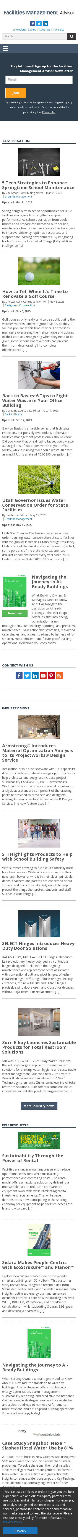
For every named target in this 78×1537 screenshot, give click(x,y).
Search (71, 36)
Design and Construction (20, 305)
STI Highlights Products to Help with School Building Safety (37, 856)
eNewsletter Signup (24, 29)
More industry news (39, 1106)
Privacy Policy (12, 1522)
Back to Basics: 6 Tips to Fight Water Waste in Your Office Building (35, 400)
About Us (44, 29)
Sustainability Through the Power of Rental (32, 1158)
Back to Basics (13, 414)
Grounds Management (18, 196)
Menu (5, 51)
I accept (20, 1530)
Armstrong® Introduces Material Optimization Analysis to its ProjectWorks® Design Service (37, 753)
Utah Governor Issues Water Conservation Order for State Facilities (35, 505)
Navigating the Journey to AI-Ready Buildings (50, 581)
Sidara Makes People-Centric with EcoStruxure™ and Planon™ (38, 1265)
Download (15, 613)
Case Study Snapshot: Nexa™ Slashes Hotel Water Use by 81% (37, 1445)
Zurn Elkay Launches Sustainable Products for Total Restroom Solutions (39, 1047)
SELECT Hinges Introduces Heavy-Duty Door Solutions (39, 945)
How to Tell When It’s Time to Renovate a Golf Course (35, 294)
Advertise (58, 29)
